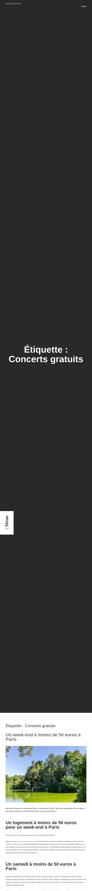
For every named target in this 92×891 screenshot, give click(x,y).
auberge (20, 844)
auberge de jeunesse (24, 841)
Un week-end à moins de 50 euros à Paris (43, 737)
